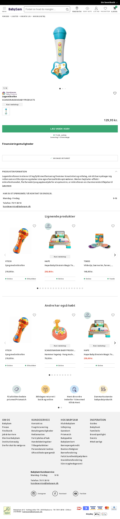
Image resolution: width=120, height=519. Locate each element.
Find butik (7, 430)
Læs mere (6, 185)
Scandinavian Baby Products (18, 100)
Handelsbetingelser (41, 441)
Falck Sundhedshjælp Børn (74, 456)
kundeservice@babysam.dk (17, 206)
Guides (93, 423)
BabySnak (95, 427)
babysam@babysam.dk (32, 512)
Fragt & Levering (39, 427)
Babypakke (66, 438)
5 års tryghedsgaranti (71, 463)
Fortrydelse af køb (40, 438)
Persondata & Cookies (42, 449)
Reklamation (38, 434)
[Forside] (15, 9)
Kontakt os (36, 423)
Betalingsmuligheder (42, 430)
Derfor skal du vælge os (13, 445)
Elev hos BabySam (11, 438)
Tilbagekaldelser (39, 445)
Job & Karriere (9, 434)
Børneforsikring (69, 452)
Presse (5, 427)
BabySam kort (68, 441)
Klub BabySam (68, 423)
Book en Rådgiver (69, 449)
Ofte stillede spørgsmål (43, 452)
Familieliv (95, 430)
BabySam (7, 423)
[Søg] (67, 9)
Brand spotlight (98, 434)
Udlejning (66, 427)
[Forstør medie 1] (60, 53)
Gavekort (65, 430)
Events (93, 438)
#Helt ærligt (96, 441)
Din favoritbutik (108, 2)
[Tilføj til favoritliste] (115, 93)
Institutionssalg (10, 441)
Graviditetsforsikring (71, 460)
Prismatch (66, 434)
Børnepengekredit (70, 445)
